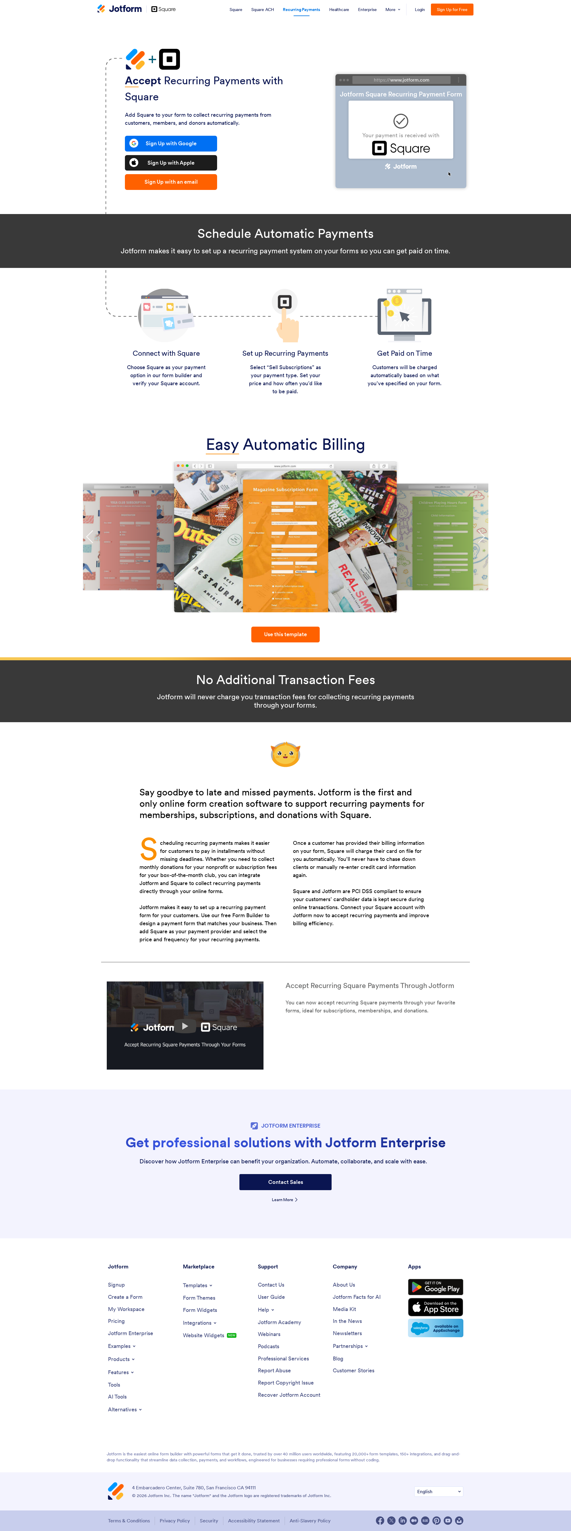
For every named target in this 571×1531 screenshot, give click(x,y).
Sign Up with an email (171, 181)
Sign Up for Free (452, 9)
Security (209, 1521)
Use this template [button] (285, 634)
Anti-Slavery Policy (310, 1521)
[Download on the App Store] (435, 1307)
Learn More (282, 1199)
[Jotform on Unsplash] (459, 1520)
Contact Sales (285, 1182)
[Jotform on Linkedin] (403, 1520)
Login (420, 9)
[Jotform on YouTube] (448, 1520)
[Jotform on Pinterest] (436, 1520)
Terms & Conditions (129, 1521)
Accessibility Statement (254, 1521)
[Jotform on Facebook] (380, 1520)
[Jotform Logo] (120, 9)
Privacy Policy (175, 1521)
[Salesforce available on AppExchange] (435, 1328)
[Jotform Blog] (425, 1520)
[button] (90, 536)
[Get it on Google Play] (435, 1287)
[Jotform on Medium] (414, 1520)
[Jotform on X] (391, 1520)
